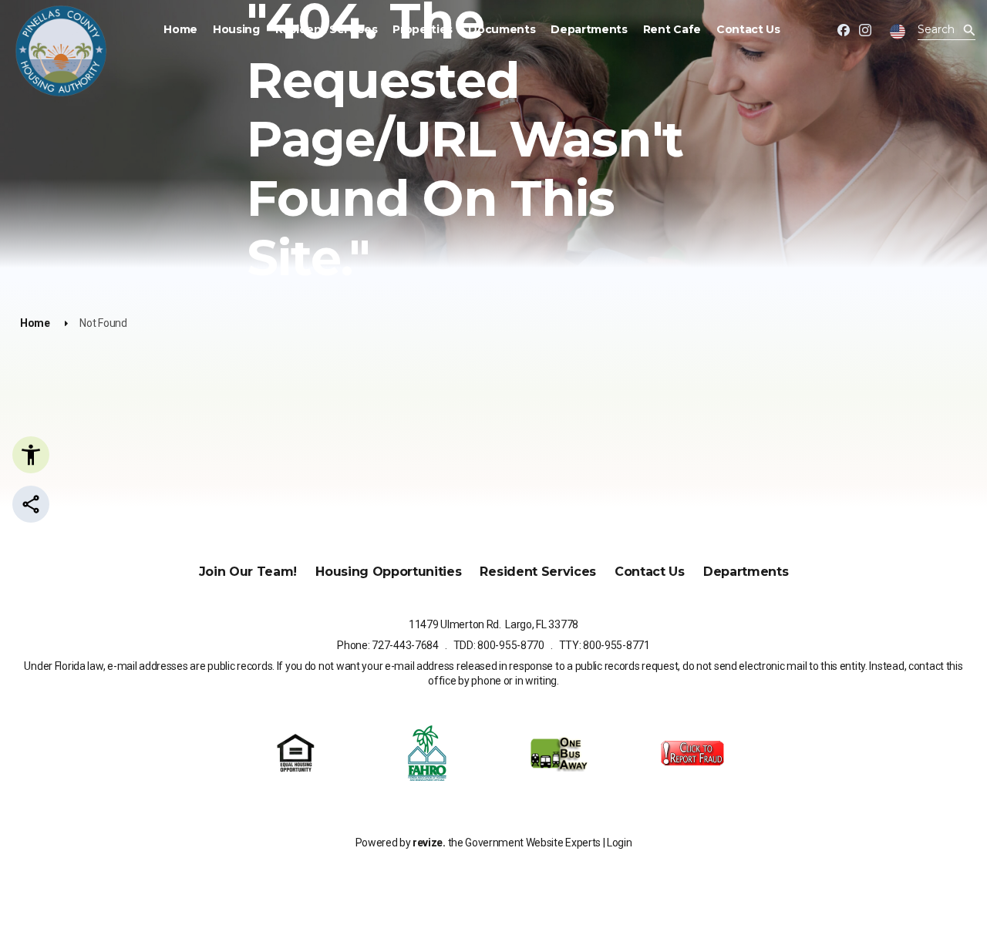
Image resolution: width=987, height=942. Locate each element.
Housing (236, 29)
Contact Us (748, 29)
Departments (589, 29)
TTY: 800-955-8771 (604, 645)
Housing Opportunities (388, 571)
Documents (501, 29)
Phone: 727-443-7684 (388, 645)
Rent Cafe (672, 29)
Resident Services (326, 29)
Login (619, 842)
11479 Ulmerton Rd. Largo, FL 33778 (493, 624)
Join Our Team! (248, 571)
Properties (422, 29)
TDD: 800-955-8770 (498, 645)
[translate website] (897, 31)
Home (180, 29)
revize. (429, 842)
